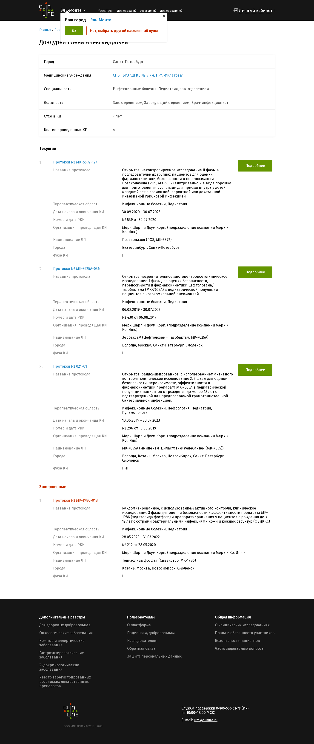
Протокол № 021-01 (70, 366)
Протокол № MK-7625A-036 (76, 268)
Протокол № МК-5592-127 (75, 162)
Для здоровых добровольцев (65, 625)
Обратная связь (141, 648)
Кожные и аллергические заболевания (62, 642)
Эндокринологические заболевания (59, 667)
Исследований (127, 10)
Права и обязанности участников (245, 633)
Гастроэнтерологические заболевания (61, 655)
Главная (45, 30)
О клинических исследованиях (242, 625)
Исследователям (142, 640)
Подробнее (255, 165)
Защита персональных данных (154, 656)
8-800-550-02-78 (228, 708)
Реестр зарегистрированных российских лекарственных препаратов (65, 681)
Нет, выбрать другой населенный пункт (124, 31)
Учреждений (148, 10)
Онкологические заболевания (66, 633)
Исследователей (171, 10)
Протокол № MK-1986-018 (75, 500)
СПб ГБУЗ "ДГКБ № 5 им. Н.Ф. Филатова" (148, 75)
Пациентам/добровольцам (151, 633)
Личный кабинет (255, 10)
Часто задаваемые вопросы (239, 648)
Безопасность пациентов (237, 640)
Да (74, 30)
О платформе (139, 625)
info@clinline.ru (205, 720)
